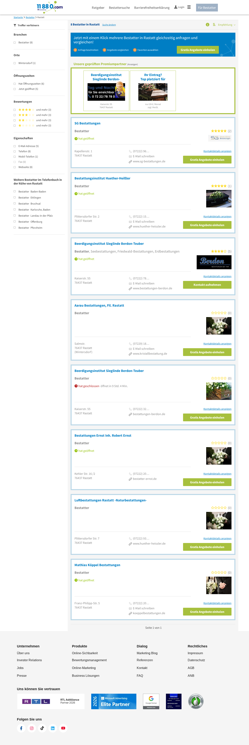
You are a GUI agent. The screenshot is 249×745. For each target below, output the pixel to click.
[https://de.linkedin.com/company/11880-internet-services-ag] (52, 728)
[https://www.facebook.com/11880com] (21, 728)
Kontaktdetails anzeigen (217, 151)
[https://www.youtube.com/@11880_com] (63, 728)
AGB (191, 668)
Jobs (20, 668)
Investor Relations (29, 660)
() (25, 42)
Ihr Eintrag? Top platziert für (152, 77)
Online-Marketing (84, 668)
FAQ (140, 675)
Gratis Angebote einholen (198, 50)
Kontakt (142, 668)
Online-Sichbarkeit (85, 653)
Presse (22, 675)
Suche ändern (109, 24)
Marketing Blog (147, 653)
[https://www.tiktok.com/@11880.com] (42, 728)
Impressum (195, 653)
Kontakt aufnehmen (207, 285)
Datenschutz (196, 660)
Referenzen (145, 660)
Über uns (23, 653)
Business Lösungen (85, 675)
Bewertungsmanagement (89, 660)
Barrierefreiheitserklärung (152, 7)
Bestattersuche (119, 7)
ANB (191, 675)
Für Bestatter (207, 7)
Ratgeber (98, 7)
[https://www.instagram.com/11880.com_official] (31, 728)
